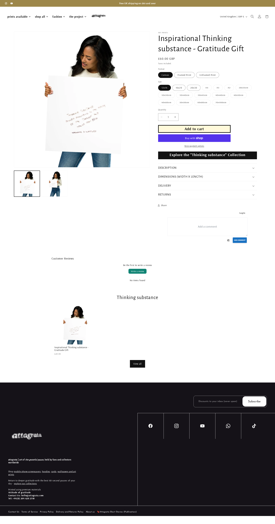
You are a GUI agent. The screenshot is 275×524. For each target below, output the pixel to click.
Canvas (165, 74)
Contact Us (13, 512)
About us (90, 512)
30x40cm (186, 96)
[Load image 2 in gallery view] (54, 184)
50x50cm (186, 103)
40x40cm (222, 96)
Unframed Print (208, 74)
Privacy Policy (47, 512)
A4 (208, 88)
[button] (252, 16)
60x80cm (204, 103)
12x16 (164, 87)
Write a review (137, 271)
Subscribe (254, 401)
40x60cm (168, 103)
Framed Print (184, 74)
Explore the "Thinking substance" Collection (207, 154)
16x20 (179, 87)
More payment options (194, 146)
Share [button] (164, 205)
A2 (231, 88)
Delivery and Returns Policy (70, 512)
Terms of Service (29, 512)
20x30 (193, 87)
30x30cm (168, 96)
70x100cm (223, 103)
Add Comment (239, 240)
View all (137, 363)
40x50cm (240, 96)
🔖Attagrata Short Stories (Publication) (117, 512)
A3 (220, 88)
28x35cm (245, 88)
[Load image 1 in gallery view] (27, 184)
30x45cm (204, 96)
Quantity (162, 109)
